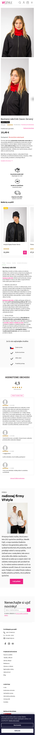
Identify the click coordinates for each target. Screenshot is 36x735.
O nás (4, 687)
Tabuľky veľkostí (7, 658)
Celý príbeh (16, 581)
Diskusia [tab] (9, 263)
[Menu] (32, 2)
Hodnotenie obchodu (9, 690)
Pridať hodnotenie (17, 396)
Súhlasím (17, 731)
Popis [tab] (3, 263)
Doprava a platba (7, 655)
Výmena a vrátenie (8, 666)
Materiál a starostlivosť (11, 285)
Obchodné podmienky (9, 696)
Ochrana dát (6, 699)
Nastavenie (17, 725)
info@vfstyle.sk (10, 638)
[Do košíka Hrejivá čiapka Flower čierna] (25, 252)
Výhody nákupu (7, 660)
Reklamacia (6, 663)
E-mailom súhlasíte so (16, 614)
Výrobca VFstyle (9, 315)
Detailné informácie (6, 161)
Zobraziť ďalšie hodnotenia (17, 478)
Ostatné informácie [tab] (22, 263)
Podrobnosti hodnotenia (27, 125)
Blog (4, 675)
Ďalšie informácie (14, 721)
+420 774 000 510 (10, 632)
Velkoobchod (6, 672)
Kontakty (5, 702)
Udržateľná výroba (8, 693)
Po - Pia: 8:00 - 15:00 (8, 635)
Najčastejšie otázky (8, 669)
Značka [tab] (14, 263)
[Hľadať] (20, 2)
